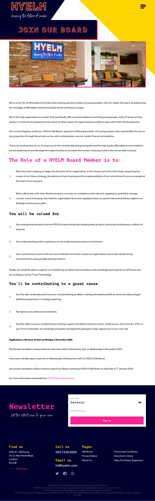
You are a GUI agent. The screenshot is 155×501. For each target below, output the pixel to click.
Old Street (87, 451)
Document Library (123, 455)
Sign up (107, 420)
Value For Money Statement (128, 460)
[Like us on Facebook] (64, 473)
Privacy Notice (89, 455)
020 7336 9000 (66, 452)
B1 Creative (101, 485)
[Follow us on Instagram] (72, 473)
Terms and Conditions (126, 451)
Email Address (78, 410)
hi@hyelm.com (67, 465)
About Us (87, 460)
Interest (74, 398)
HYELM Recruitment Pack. (60, 378)
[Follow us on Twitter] (57, 473)
